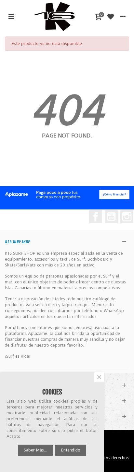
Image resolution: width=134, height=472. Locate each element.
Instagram (126, 216)
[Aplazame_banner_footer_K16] (67, 194)
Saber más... (35, 450)
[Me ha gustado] (110, 16)
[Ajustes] (123, 16)
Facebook (95, 216)
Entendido (70, 450)
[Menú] (11, 16)
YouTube (111, 216)
